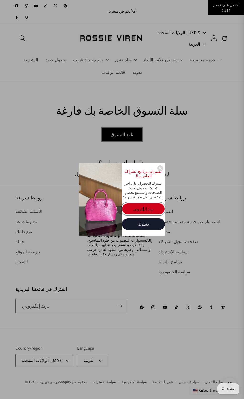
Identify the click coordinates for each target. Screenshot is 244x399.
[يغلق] (160, 168)
